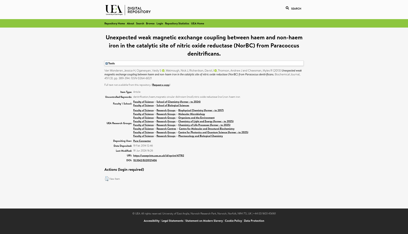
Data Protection (254, 221)
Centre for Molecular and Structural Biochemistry (206, 128)
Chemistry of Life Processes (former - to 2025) (204, 125)
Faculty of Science (143, 101)
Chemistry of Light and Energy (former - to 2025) (205, 121)
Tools (111, 63)
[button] (107, 178)
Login (160, 23)
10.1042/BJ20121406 (145, 160)
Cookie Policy (233, 221)
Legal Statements (172, 221)
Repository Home (114, 23)
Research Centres (166, 128)
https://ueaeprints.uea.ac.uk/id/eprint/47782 (158, 155)
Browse (150, 23)
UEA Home (197, 23)
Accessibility (152, 221)
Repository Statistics (177, 23)
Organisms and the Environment (196, 117)
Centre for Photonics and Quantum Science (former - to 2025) (213, 132)
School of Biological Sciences (173, 105)
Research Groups (166, 110)
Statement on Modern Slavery (204, 221)
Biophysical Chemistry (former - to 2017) (201, 110)
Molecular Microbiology (191, 114)
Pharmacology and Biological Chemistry (200, 136)
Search (140, 23)
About (130, 23)
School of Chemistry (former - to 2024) (178, 101)
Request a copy (160, 84)
